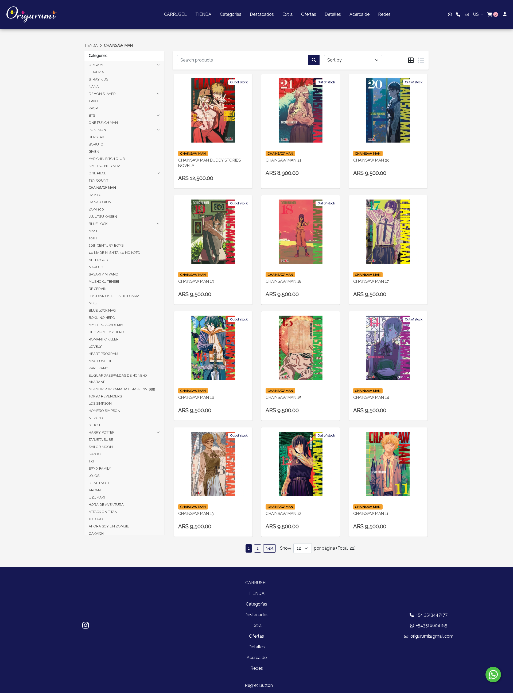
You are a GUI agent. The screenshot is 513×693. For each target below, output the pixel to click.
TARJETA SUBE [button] (101, 440)
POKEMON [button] (97, 130)
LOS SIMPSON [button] (100, 403)
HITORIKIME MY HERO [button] (106, 332)
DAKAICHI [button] (96, 533)
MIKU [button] (93, 303)
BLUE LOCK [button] (98, 224)
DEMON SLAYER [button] (102, 94)
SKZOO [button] (95, 454)
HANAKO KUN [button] (100, 202)
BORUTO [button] (96, 144)
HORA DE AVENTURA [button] (106, 505)
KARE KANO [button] (98, 368)
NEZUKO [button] (96, 418)
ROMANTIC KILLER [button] (104, 339)
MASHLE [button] (96, 231)
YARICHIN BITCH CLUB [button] (107, 159)
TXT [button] (92, 461)
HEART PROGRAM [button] (103, 354)
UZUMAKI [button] (97, 497)
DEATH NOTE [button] (99, 483)
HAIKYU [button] (95, 195)
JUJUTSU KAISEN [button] (103, 217)
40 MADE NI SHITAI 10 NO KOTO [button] (114, 253)
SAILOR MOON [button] (101, 447)
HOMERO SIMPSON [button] (104, 411)
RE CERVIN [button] (98, 289)
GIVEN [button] (94, 152)
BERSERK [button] (96, 137)
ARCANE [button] (96, 490)
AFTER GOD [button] (98, 260)
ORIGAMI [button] (96, 65)
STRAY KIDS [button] (98, 79)
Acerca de (359, 14)
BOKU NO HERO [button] (102, 318)
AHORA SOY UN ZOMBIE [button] (109, 526)
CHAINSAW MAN (118, 45)
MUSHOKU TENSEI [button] (104, 282)
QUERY (213, 124)
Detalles (333, 14)
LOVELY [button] (95, 346)
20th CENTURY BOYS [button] (106, 245)
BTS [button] (92, 115)
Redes (384, 14)
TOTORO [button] (96, 519)
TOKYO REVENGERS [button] (105, 396)
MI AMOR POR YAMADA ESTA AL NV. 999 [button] (122, 389)
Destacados (262, 14)
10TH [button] (93, 238)
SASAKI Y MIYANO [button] (103, 274)
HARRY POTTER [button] (102, 432)
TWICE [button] (94, 101)
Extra (287, 14)
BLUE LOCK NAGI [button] (102, 310)
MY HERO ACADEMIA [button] (106, 325)
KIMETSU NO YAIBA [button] (105, 166)
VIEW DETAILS (205, 138)
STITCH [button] (94, 425)
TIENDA (203, 14)
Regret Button (259, 685)
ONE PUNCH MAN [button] (103, 123)
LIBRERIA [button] (96, 72)
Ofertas (308, 14)
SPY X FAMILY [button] (100, 468)
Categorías (230, 14)
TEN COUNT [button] (98, 180)
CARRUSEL (175, 14)
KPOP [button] (93, 108)
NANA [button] (94, 87)
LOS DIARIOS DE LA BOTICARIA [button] (114, 296)
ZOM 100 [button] (96, 209)
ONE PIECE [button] (97, 173)
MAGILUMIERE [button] (100, 361)
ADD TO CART (388, 243)
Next (269, 548)
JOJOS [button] (94, 476)
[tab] (411, 60)
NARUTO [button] (96, 267)
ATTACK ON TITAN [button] (103, 512)
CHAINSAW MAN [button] (102, 188)
